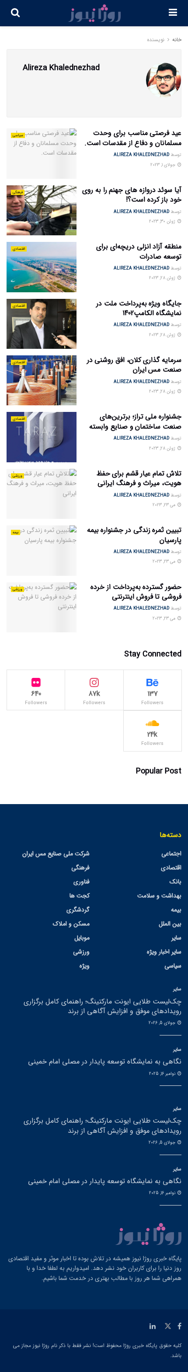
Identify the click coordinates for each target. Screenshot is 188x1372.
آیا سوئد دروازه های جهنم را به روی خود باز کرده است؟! (131, 194)
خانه (176, 39)
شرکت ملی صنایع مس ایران (56, 853)
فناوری (81, 881)
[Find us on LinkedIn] (153, 1326)
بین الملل (170, 924)
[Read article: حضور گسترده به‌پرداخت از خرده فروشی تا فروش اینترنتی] (42, 607)
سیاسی (18, 135)
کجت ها (80, 895)
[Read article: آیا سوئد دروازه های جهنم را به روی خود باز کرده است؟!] (42, 210)
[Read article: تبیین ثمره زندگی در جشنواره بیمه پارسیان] (42, 550)
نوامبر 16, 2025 (163, 1074)
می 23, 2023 (165, 505)
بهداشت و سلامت (159, 895)
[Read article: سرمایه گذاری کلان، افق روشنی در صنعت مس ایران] (42, 380)
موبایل (82, 938)
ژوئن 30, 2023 (163, 221)
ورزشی (17, 476)
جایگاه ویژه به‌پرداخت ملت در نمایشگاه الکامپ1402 (138, 308)
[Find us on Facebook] (179, 1326)
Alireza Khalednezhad (142, 155)
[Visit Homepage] (94, 13)
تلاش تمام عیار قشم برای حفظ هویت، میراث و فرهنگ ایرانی (139, 478)
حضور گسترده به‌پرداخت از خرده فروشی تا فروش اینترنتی (136, 591)
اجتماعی (171, 853)
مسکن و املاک (71, 924)
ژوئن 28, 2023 (163, 278)
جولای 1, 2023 (163, 165)
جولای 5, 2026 (163, 1023)
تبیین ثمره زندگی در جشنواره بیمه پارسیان (134, 535)
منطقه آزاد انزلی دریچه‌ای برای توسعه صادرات (138, 251)
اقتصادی (19, 249)
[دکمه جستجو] (15, 13)
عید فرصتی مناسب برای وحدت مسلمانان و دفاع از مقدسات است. (132, 138)
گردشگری (78, 910)
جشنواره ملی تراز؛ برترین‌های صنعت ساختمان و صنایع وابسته (135, 421)
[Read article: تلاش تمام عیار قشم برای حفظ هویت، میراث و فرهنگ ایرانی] (42, 494)
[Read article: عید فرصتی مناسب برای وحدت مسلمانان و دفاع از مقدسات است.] (42, 153)
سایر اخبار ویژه (164, 952)
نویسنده (155, 39)
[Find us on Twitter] (167, 1326)
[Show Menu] (173, 13)
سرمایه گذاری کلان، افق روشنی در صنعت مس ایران (134, 365)
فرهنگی (18, 192)
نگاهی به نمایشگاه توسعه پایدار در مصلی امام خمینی (104, 1061)
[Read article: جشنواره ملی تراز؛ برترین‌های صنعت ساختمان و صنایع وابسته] (42, 437)
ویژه (85, 966)
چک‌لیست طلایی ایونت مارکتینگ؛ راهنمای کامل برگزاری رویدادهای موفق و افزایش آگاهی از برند (102, 1006)
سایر (176, 938)
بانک (175, 881)
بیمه (15, 532)
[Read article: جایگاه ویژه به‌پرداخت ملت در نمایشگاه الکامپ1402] (42, 324)
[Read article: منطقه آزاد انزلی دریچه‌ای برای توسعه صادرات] (42, 267)
